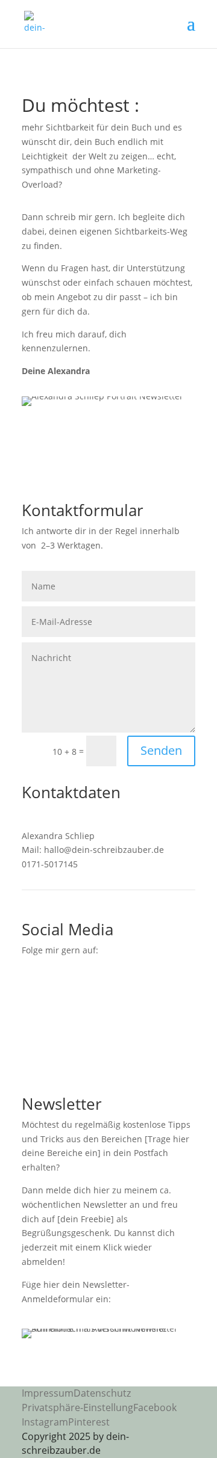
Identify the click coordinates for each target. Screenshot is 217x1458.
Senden (161, 750)
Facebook (155, 1407)
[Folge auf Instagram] (55, 985)
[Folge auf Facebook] (31, 985)
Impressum (48, 1393)
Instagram (45, 1422)
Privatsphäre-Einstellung (77, 1407)
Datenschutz (102, 1393)
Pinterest (89, 1422)
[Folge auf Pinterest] (79, 985)
